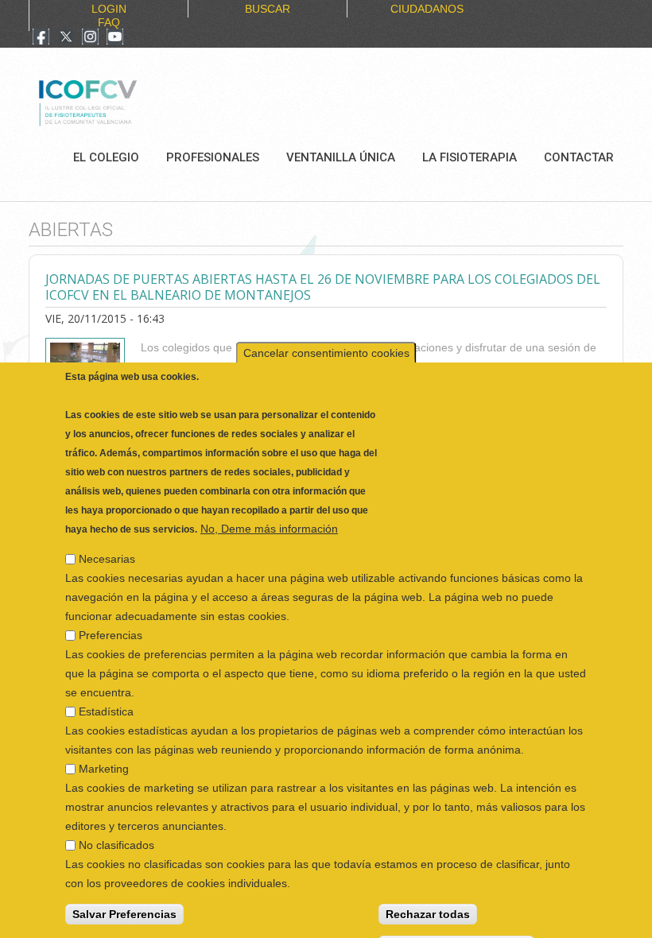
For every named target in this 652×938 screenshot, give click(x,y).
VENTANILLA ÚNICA (340, 157)
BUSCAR (267, 8)
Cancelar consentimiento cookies (326, 339)
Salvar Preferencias (124, 900)
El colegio (106, 157)
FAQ (109, 22)
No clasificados (116, 831)
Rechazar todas (428, 900)
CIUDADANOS (427, 8)
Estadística (106, 698)
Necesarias (107, 545)
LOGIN (108, 8)
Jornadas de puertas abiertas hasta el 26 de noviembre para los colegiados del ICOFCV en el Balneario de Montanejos (322, 287)
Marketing (104, 755)
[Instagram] (90, 38)
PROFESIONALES (212, 157)
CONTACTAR (579, 157)
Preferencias (110, 621)
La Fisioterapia (469, 157)
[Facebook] (41, 38)
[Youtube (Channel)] (115, 38)
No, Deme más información (269, 515)
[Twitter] (66, 38)
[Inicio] (141, 101)
